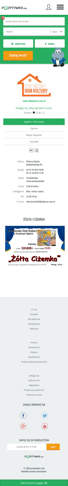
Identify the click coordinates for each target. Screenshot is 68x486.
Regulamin (34, 385)
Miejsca (34, 352)
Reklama (34, 328)
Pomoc (34, 342)
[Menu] (60, 7)
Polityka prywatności (34, 389)
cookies (39, 483)
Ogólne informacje (34, 121)
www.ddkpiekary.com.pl (34, 100)
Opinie (34, 128)
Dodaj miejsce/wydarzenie (34, 361)
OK (45, 483)
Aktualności (34, 347)
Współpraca (34, 323)
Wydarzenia (34, 356)
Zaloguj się (34, 375)
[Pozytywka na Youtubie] (44, 426)
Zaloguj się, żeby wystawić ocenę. (34, 108)
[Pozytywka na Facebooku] (23, 416)
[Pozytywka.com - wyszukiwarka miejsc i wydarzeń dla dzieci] (14, 8)
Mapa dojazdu (34, 135)
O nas (34, 309)
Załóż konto (34, 380)
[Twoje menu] (49, 7)
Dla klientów (34, 319)
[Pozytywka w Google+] (23, 426)
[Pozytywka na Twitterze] (44, 416)
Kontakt (34, 141)
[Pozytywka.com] (34, 456)
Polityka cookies (34, 394)
